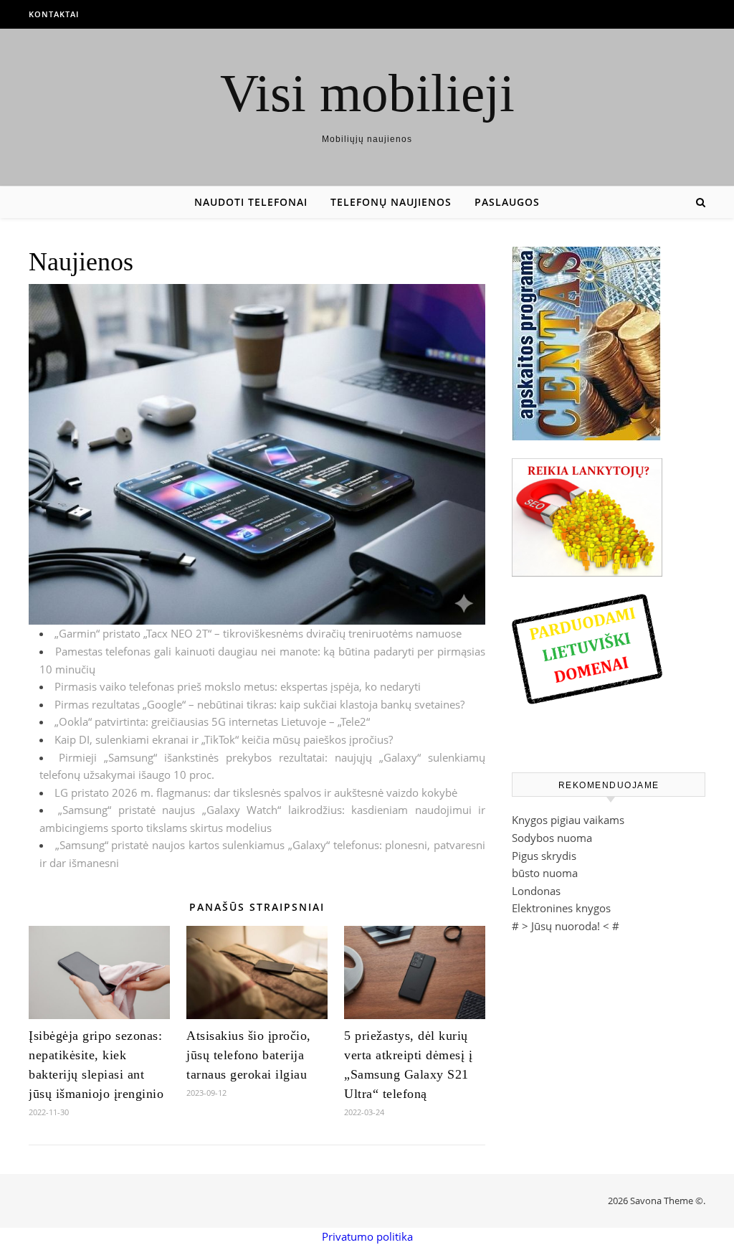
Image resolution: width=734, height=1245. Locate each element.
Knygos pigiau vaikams (568, 820)
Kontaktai (54, 14)
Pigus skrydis (544, 855)
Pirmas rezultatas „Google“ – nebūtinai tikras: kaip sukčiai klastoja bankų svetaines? (259, 704)
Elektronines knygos (561, 908)
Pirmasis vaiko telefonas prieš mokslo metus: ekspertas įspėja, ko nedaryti (237, 686)
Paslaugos (507, 202)
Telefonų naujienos (391, 202)
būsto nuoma (545, 873)
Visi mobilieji (367, 93)
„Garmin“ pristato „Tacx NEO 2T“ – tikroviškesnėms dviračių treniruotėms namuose (258, 633)
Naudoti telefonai (251, 202)
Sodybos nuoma (552, 837)
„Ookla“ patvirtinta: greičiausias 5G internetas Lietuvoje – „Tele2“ (212, 721)
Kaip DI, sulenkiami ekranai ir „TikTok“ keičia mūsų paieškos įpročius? (223, 739)
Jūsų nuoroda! (565, 926)
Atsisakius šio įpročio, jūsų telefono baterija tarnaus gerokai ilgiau (248, 1054)
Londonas (536, 891)
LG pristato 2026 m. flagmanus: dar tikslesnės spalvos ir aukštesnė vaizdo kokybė (255, 792)
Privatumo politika (367, 1236)
